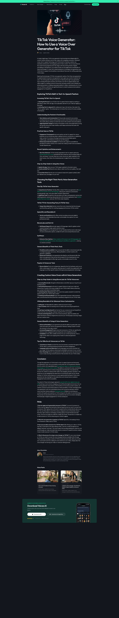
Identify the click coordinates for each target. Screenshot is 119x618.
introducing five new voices (46, 154)
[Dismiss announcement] (117, 1)
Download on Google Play (57, 514)
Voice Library (49, 4)
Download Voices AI (60, 391)
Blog (65, 4)
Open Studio (95, 4)
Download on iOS (37, 514)
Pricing (60, 4)
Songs (55, 4)
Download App (87, 4)
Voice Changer (40, 4)
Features (32, 4)
